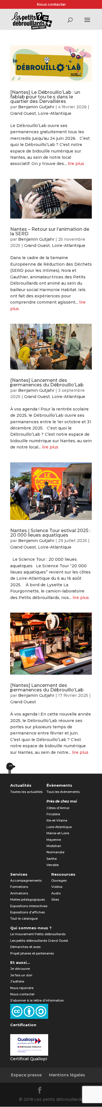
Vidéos (56, 887)
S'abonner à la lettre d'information (37, 1000)
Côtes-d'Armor (57, 808)
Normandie (55, 852)
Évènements (59, 785)
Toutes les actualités (26, 792)
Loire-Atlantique (54, 113)
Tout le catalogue (24, 918)
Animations (19, 893)
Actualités (20, 785)
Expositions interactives (28, 906)
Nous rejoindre (21, 988)
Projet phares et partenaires (32, 953)
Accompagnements (26, 880)
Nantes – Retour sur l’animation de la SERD (49, 231)
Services (18, 874)
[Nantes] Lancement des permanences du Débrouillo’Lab (47, 383)
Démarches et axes (25, 947)
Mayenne (53, 840)
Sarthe (51, 859)
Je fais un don (21, 975)
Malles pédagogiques (27, 899)
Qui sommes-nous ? (31, 928)
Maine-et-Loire (57, 833)
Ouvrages (59, 880)
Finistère (53, 814)
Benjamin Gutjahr (36, 106)
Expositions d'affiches (27, 912)
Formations (19, 887)
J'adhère (17, 981)
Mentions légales (67, 1075)
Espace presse (26, 1075)
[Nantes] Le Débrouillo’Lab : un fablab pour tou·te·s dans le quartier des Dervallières (45, 97)
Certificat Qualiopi (28, 1058)
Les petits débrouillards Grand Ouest (39, 941)
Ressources (63, 874)
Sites (55, 899)
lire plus (76, 163)
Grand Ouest (23, 113)
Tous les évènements (63, 792)
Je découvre (20, 969)
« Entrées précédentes (34, 770)
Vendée (52, 865)
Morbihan (53, 846)
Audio (56, 893)
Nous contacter (51, 4)
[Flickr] (54, 1091)
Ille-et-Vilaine (56, 820)
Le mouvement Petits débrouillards (37, 934)
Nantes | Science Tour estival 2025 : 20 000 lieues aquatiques (50, 533)
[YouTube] (67, 1091)
